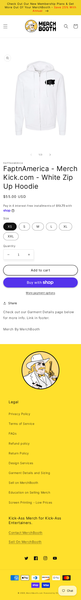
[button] (5, 26)
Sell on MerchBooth (23, 482)
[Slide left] (31, 155)
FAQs (12, 433)
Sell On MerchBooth (25, 542)
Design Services (21, 463)
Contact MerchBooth (26, 533)
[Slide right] (50, 155)
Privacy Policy (19, 414)
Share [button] (12, 303)
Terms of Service (22, 423)
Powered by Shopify (54, 593)
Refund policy (19, 443)
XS (10, 226)
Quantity (9, 246)
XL (66, 226)
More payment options (40, 292)
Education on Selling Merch (29, 492)
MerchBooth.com (34, 593)
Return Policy (19, 453)
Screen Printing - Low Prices (30, 502)
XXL (11, 236)
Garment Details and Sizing (29, 473)
